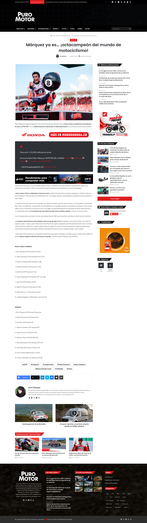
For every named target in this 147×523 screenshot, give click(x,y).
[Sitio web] (29, 398)
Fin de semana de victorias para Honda (27, 454)
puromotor (109, 507)
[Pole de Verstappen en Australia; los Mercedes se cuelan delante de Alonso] (103, 150)
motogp (117, 503)
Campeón (35, 364)
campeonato (49, 364)
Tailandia (59, 369)
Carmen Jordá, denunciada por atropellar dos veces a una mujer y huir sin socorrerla (121, 168)
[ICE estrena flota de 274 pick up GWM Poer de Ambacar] (88, 483)
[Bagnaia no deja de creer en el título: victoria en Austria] (81, 444)
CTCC (123, 493)
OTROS (72, 29)
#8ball (22, 161)
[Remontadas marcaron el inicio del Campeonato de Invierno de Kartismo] (88, 489)
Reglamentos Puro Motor (112, 480)
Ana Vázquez (63, 56)
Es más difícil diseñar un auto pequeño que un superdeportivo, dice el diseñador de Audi (120, 179)
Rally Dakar (118, 507)
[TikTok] (33, 500)
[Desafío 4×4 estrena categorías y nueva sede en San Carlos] (98, 478)
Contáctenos (108, 477)
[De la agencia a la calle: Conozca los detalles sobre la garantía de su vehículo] (79, 478)
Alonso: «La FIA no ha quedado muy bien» (117, 189)
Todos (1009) (114, 199)
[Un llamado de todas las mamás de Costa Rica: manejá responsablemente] (88, 478)
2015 (107, 493)
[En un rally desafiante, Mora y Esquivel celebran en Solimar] (98, 483)
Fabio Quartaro (64, 364)
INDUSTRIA (20, 29)
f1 (106, 497)
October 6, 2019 (50, 167)
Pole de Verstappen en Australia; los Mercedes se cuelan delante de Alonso (119, 150)
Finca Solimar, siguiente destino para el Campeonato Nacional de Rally (65, 2)
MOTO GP (58, 36)
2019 (25, 364)
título (70, 369)
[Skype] (47, 377)
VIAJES (87, 29)
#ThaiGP (67, 158)
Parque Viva (125, 503)
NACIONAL (31, 29)
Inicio (53, 36)
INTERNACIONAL (43, 29)
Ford (111, 497)
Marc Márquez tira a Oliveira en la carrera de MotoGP (53, 454)
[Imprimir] (61, 377)
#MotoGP (78, 158)
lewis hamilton (110, 500)
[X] (34, 398)
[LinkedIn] (42, 377)
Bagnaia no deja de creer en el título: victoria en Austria (80, 454)
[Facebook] (31, 398)
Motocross (109, 503)
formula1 (117, 497)
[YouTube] (36, 398)
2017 (118, 493)
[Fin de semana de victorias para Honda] (27, 444)
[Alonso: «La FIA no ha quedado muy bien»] (103, 190)
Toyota (125, 507)
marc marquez (80, 364)
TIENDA (79, 29)
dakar (129, 493)
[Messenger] (52, 377)
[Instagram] (39, 398)
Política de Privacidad (111, 483)
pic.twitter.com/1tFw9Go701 (39, 161)
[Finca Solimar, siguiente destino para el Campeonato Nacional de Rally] (98, 489)
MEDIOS (55, 29)
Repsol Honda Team (44, 369)
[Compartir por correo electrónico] (56, 377)
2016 (112, 493)
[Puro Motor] (25, 17)
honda (124, 497)
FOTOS (64, 29)
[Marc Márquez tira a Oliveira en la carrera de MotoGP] (54, 444)
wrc (107, 510)
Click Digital (68, 519)
